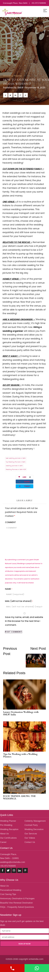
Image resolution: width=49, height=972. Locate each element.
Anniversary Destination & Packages (17, 898)
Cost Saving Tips (8, 894)
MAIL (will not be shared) (19, 601)
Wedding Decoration (33, 829)
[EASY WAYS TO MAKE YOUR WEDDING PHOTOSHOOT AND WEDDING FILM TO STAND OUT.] (35, 657)
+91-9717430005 (8, 866)
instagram (13, 870)
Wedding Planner (12, 75)
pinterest (25, 870)
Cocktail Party (31, 825)
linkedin (19, 870)
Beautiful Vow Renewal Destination (16, 903)
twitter (8, 870)
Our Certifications (8, 838)
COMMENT (10, 522)
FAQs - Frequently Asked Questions (17, 907)
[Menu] (45, 10)
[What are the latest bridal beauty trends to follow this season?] (13, 669)
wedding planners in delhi (14, 466)
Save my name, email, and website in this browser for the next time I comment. (24, 621)
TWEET (24, 486)
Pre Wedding (6, 825)
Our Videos (29, 838)
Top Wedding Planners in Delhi (16, 462)
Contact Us (29, 842)
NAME (8, 588)
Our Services (30, 833)
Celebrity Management (35, 821)
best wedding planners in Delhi (16, 458)
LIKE (27, 477)
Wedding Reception (9, 829)
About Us (4, 833)
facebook (2, 870)
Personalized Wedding (10, 890)
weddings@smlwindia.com (12, 862)
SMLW (20, 87)
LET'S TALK (12, 968)
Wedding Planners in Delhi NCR (16, 469)
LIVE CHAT (36, 968)
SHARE (24, 481)
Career (3, 842)
